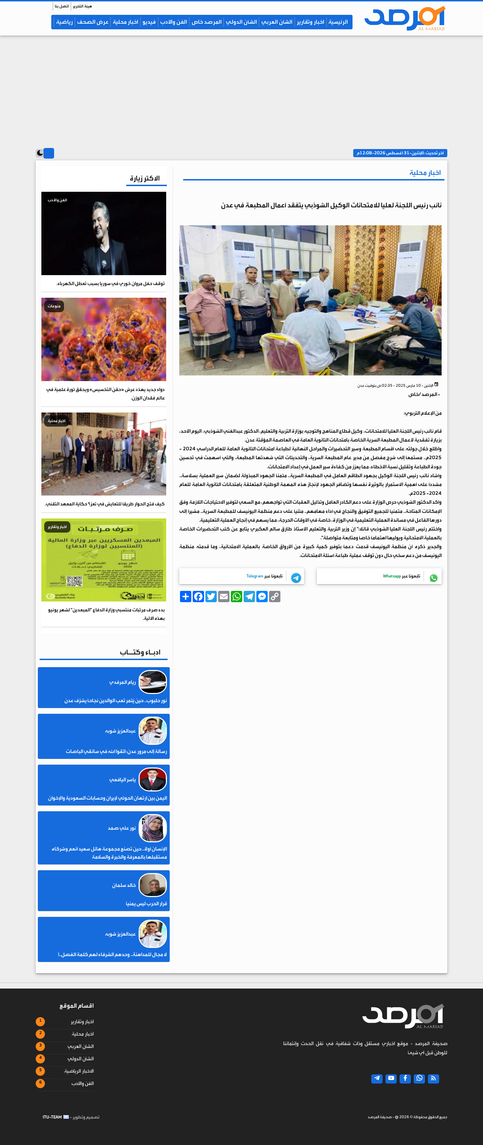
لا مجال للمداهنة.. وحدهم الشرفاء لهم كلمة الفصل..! (112, 954)
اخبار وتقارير (310, 21)
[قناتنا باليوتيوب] (391, 1079)
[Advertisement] (241, 88)
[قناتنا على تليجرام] (377, 1079)
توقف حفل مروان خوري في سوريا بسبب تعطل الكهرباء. (111, 283)
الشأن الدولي (241, 21)
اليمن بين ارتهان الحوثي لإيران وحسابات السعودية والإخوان (107, 798)
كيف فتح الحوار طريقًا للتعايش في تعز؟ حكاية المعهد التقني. (105, 504)
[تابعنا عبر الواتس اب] (419, 1079)
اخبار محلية (125, 21)
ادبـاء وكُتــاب (140, 652)
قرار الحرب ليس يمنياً (146, 904)
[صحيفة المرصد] (401, 18)
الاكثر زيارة (145, 178)
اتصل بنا (62, 6)
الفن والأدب (173, 21)
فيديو (149, 21)
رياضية (64, 21)
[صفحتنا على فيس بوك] (405, 1079)
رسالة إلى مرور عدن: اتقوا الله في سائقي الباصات (116, 751)
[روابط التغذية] (433, 1079)
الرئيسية (338, 21)
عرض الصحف (93, 21)
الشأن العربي (276, 21)
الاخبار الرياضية (79, 1071)
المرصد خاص (207, 21)
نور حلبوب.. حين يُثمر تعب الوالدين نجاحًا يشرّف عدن (115, 701)
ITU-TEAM (52, 1117)
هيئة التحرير (82, 6)
